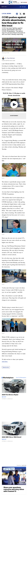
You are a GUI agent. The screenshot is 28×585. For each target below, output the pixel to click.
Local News (6, 13)
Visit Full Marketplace (21, 377)
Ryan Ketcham (11, 58)
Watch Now (23, 2)
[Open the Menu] (2, 2)
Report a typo (6, 367)
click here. (5, 361)
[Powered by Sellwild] (24, 465)
